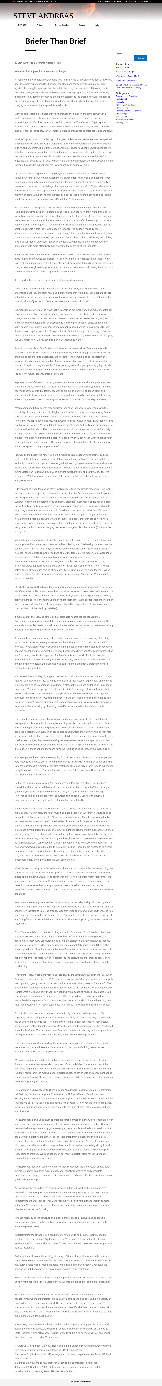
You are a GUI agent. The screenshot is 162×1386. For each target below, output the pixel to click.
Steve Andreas (43, 16)
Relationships (121, 114)
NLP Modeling (122, 108)
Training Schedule (62, 25)
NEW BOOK (22, 25)
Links (97, 25)
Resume (82, 25)
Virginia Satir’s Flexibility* (126, 80)
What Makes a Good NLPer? (127, 76)
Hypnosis (120, 102)
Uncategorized (122, 122)
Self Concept (121, 116)
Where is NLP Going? (125, 72)
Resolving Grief (122, 67)
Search (119, 54)
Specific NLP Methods (125, 119)
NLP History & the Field (125, 105)
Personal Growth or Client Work (129, 111)
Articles (40, 25)
